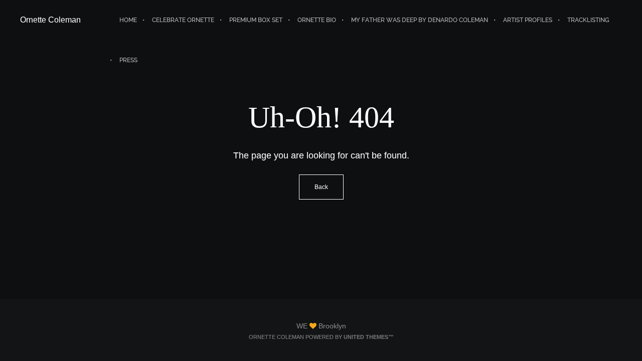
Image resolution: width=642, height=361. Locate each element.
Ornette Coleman (50, 20)
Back (321, 187)
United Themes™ (369, 337)
